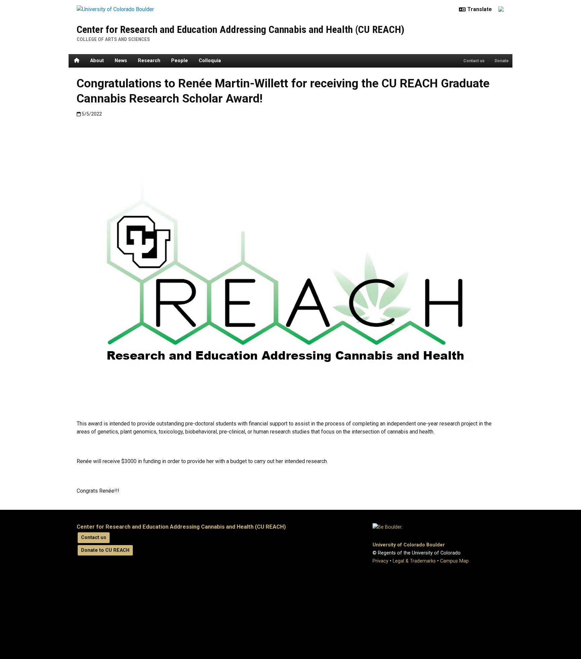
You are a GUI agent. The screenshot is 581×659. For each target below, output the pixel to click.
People (179, 61)
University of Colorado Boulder (409, 545)
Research (149, 61)
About (97, 61)
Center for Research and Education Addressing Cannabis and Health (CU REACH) (240, 29)
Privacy (380, 561)
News (121, 61)
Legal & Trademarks (414, 561)
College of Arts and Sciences (113, 39)
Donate (502, 60)
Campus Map (454, 561)
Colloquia (210, 61)
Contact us (474, 60)
